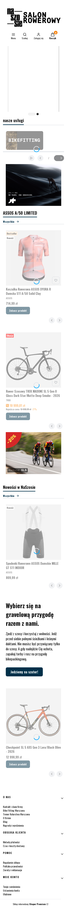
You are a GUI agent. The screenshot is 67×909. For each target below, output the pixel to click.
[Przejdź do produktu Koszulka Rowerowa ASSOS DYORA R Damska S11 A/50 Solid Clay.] (33, 258)
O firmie (7, 818)
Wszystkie (8, 221)
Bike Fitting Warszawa (14, 810)
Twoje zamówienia (11, 887)
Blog (5, 822)
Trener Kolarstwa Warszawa (16, 814)
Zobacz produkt (18, 310)
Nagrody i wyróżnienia (13, 825)
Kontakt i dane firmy (13, 807)
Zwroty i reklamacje (12, 870)
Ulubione (7, 894)
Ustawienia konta (11, 890)
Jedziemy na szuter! (24, 671)
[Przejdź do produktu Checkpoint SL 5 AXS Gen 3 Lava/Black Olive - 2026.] (33, 716)
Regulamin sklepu (11, 862)
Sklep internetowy (29, 904)
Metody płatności (11, 842)
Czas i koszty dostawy (13, 846)
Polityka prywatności (13, 866)
